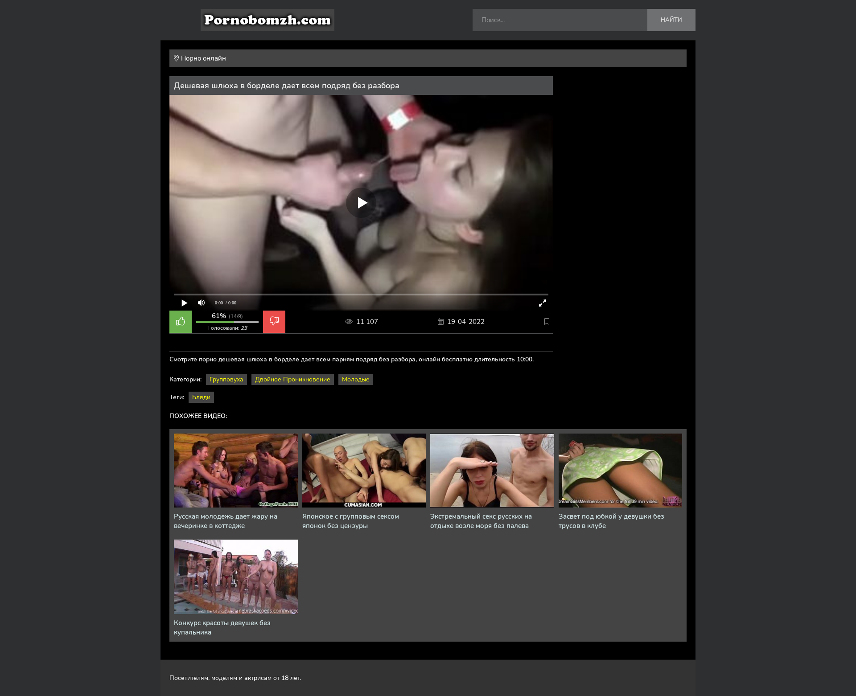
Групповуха (226, 379)
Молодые (356, 379)
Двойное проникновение (292, 379)
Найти (671, 20)
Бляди (201, 397)
